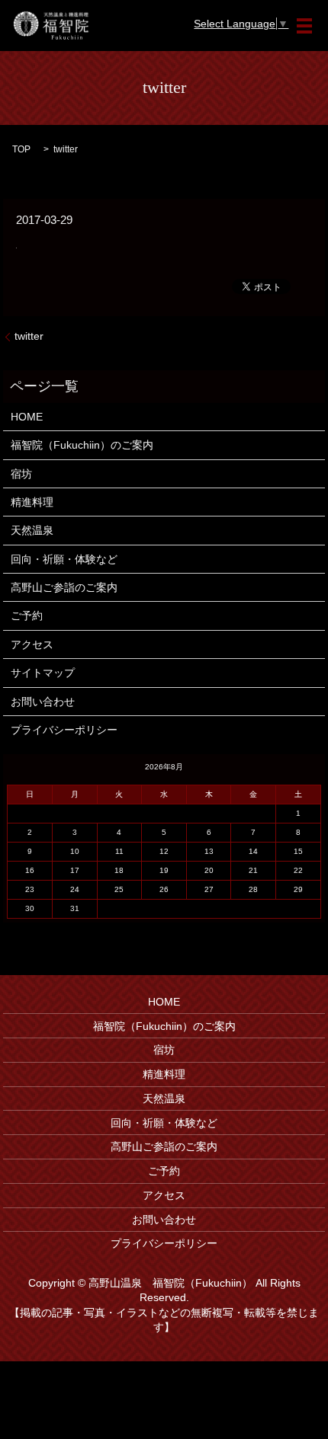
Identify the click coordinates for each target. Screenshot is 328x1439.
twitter (28, 336)
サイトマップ (43, 673)
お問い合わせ (43, 702)
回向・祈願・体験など (64, 559)
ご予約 (27, 615)
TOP (21, 149)
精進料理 (32, 502)
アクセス (32, 644)
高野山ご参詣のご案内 (64, 587)
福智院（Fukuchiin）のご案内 (82, 445)
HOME (27, 417)
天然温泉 (32, 530)
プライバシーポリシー (64, 730)
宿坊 (21, 474)
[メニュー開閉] (304, 26)
